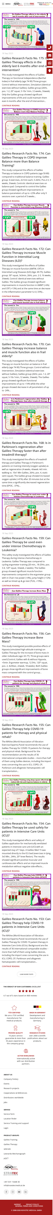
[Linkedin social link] (25, 1191)
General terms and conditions (29, 1206)
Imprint (17, 1204)
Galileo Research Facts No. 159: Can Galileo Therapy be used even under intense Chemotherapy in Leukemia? (26, 544)
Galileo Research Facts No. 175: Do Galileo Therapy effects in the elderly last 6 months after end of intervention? (25, 64)
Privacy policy (32, 1204)
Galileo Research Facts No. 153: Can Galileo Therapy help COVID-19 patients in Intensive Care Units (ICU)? (26, 925)
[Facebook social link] (6, 1191)
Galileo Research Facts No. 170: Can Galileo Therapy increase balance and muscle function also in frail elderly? (26, 350)
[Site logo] (23, 3)
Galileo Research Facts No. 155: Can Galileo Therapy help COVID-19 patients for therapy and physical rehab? (26, 731)
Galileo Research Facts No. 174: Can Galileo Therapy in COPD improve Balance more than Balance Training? (26, 159)
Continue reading (11, 105)
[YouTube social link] (19, 1191)
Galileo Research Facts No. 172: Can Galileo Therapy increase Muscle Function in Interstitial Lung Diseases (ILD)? (26, 255)
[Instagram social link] (12, 1191)
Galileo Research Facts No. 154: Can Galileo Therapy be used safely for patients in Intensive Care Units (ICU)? (26, 829)
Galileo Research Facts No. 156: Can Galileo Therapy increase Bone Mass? (26, 637)
